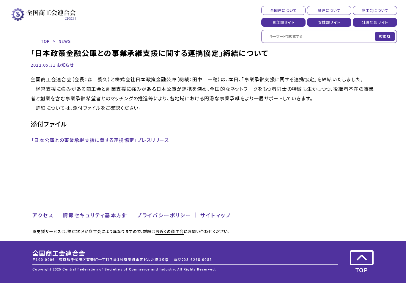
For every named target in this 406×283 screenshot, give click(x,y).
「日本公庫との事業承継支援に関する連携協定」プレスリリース (100, 140)
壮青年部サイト (375, 22)
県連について (329, 10)
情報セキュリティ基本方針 (95, 215)
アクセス (42, 215)
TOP (45, 41)
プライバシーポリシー (164, 215)
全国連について (283, 10)
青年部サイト (283, 22)
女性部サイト (329, 22)
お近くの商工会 (169, 231)
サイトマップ (215, 215)
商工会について (375, 10)
